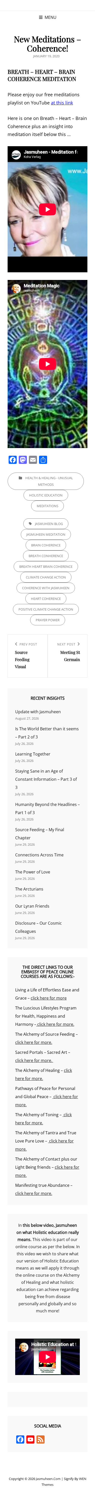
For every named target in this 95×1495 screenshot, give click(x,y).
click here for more (49, 998)
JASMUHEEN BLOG (49, 523)
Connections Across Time (39, 855)
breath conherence (46, 556)
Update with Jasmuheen (38, 712)
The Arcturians (29, 889)
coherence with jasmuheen (45, 588)
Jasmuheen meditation (45, 534)
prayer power (48, 620)
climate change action (46, 577)
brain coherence (46, 545)
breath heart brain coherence (45, 566)
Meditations (47, 506)
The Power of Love (32, 872)
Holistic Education (46, 495)
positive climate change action (45, 609)
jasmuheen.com (48, 1478)
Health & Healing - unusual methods (49, 481)
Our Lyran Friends (32, 906)
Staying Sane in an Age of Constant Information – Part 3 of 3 (46, 779)
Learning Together (32, 754)
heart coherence (46, 598)
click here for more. (55, 1024)
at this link (62, 103)
